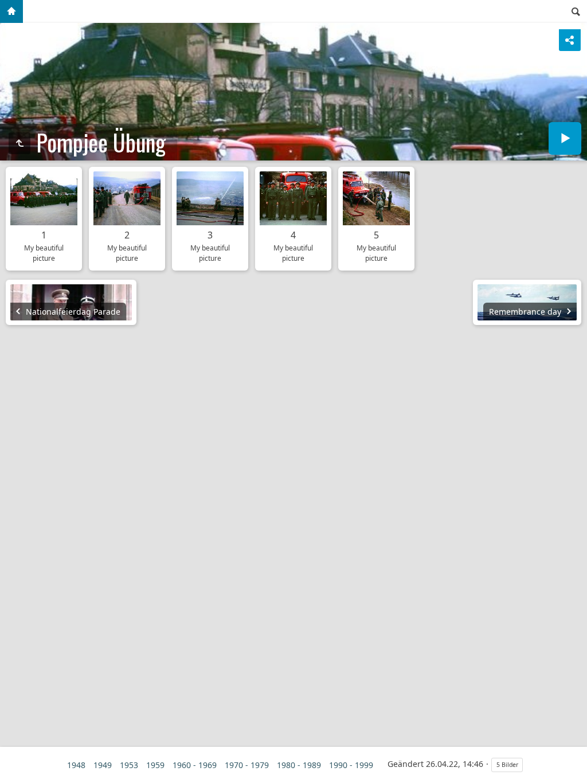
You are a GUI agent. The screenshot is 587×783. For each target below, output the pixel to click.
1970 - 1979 (247, 764)
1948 (76, 764)
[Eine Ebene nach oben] (19, 143)
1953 (129, 764)
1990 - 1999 (351, 764)
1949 (102, 764)
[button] (14, 769)
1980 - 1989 (299, 764)
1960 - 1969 (195, 764)
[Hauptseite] (11, 11)
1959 (155, 764)
